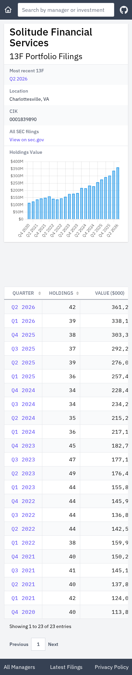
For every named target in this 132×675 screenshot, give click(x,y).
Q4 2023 (23, 445)
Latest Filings (66, 667)
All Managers (19, 667)
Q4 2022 (23, 501)
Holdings (61, 293)
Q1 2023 (23, 487)
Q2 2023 (23, 473)
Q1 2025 (23, 376)
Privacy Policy (112, 667)
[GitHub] (124, 10)
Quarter (23, 293)
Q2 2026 (18, 79)
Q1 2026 (23, 320)
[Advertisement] (66, 264)
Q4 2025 (23, 334)
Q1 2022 (23, 542)
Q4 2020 (23, 611)
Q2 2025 (23, 362)
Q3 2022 (23, 514)
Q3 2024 (23, 404)
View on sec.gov (26, 140)
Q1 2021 (23, 598)
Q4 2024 (23, 390)
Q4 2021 (23, 556)
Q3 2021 (23, 570)
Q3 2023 (23, 459)
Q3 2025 (23, 348)
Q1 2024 (23, 431)
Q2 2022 (23, 528)
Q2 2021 (23, 584)
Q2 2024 (23, 417)
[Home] (8, 10)
